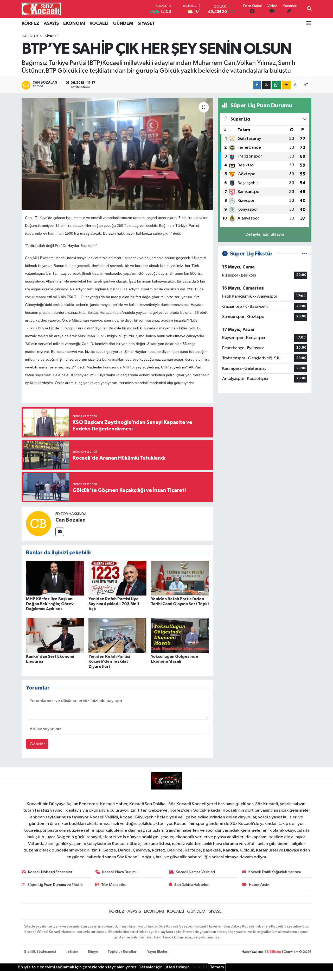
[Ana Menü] (308, 23)
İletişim (72, 952)
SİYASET (146, 23)
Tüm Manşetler (114, 885)
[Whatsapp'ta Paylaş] (276, 85)
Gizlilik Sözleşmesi (40, 952)
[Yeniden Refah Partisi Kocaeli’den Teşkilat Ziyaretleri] (117, 635)
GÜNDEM (123, 23)
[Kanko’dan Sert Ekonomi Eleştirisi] (55, 635)
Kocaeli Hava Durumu (120, 872)
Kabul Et (199, 967)
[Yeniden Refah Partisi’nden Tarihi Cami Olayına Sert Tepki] (180, 578)
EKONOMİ (74, 23)
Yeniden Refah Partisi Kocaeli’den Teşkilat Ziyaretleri (109, 661)
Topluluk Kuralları (123, 952)
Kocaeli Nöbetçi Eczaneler (50, 872)
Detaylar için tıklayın (264, 234)
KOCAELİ (98, 23)
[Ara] (309, 9)
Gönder (37, 744)
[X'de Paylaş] (266, 85)
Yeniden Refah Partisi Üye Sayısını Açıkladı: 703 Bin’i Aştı (113, 604)
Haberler (30, 36)
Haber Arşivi (259, 885)
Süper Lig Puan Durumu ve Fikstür (55, 885)
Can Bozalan (70, 520)
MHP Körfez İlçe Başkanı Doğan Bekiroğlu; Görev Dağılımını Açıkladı (50, 604)
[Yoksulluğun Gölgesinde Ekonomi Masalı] (180, 635)
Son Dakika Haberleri (191, 885)
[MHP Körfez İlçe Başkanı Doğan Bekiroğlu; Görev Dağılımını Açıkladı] (55, 578)
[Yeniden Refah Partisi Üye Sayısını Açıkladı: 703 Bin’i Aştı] (117, 578)
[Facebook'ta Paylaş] (257, 85)
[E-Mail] (59, 532)
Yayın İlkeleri (158, 952)
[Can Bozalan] (38, 523)
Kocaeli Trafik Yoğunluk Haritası (274, 872)
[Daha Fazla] (286, 85)
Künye (93, 952)
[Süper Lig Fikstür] (304, 254)
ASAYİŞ (51, 23)
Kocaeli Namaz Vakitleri (195, 872)
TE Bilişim (272, 952)
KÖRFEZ (30, 23)
